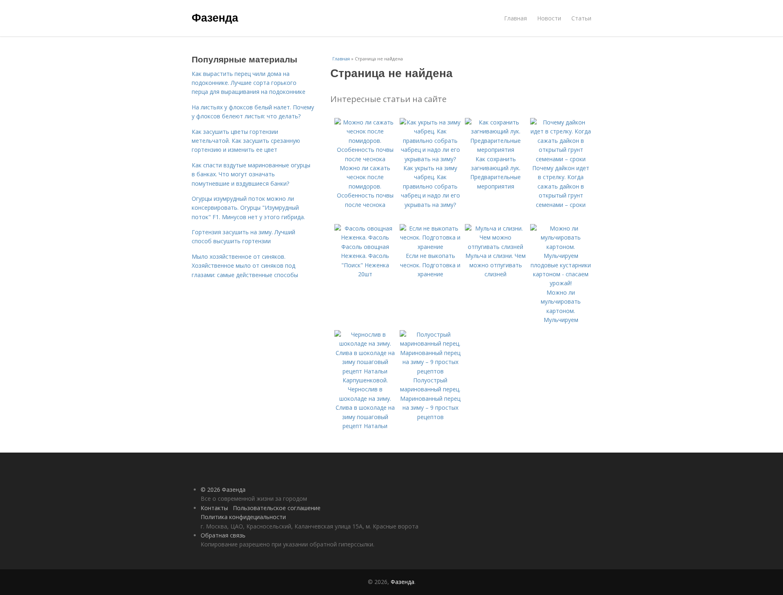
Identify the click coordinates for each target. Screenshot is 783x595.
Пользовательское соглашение (277, 508)
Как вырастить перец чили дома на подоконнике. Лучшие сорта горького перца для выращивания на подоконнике (248, 83)
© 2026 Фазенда (223, 489)
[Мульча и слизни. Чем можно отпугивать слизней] (495, 247)
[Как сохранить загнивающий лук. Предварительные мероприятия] (495, 149)
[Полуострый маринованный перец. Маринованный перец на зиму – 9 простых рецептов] (430, 371)
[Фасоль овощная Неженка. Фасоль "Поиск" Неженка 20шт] (365, 237)
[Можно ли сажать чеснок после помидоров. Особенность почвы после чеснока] (365, 159)
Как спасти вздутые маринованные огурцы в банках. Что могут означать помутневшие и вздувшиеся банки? (251, 174)
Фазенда (215, 17)
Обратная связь (223, 535)
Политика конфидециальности (243, 517)
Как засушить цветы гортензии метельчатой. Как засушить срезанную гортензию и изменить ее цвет (246, 141)
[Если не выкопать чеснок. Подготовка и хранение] (430, 247)
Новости (549, 18)
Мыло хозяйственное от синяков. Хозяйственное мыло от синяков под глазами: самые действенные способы (245, 266)
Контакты (214, 508)
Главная (515, 18)
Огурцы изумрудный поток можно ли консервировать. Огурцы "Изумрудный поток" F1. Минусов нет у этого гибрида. (248, 208)
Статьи (581, 18)
